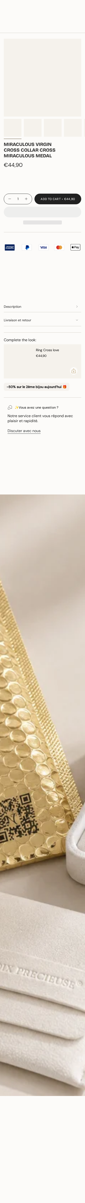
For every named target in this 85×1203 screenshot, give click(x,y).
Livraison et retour (17, 320)
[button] (42, 212)
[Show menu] (6, 17)
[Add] (73, 371)
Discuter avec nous (24, 430)
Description (12, 306)
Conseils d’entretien (25, 486)
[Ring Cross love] (18, 361)
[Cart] (78, 17)
